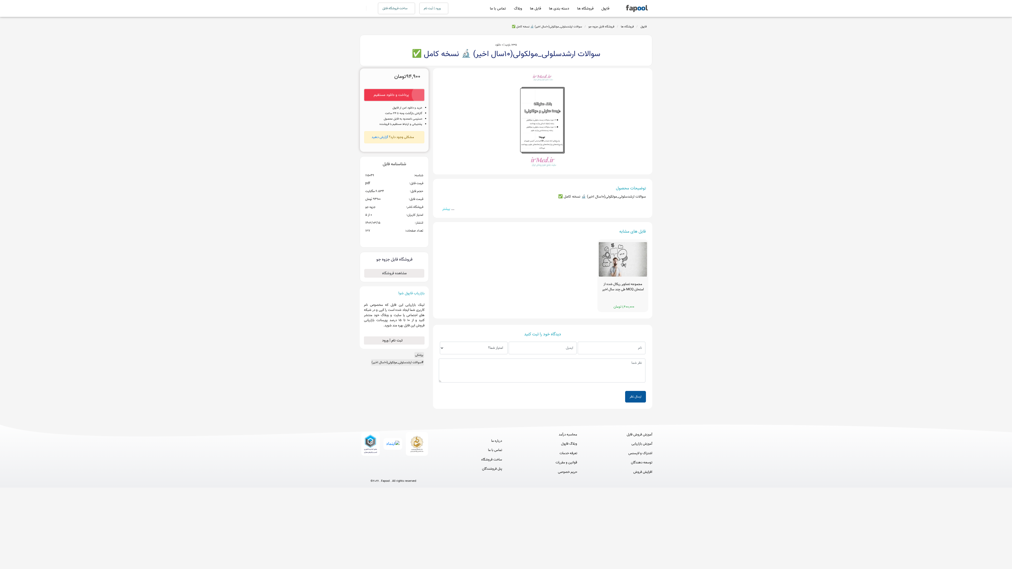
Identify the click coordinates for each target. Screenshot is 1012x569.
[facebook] (374, 472)
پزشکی (419, 354)
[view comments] (400, 239)
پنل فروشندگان (492, 469)
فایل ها (535, 8)
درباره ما (496, 441)
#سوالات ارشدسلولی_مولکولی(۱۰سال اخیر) (397, 362)
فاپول (605, 8)
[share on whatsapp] (394, 239)
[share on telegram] (387, 239)
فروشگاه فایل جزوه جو (601, 26)
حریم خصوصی (567, 472)
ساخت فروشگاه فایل (395, 8)
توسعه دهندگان (641, 462)
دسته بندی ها (559, 8)
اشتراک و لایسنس (640, 453)
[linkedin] (413, 472)
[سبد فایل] (362, 8)
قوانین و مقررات (566, 462)
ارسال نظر (635, 396)
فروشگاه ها (585, 8)
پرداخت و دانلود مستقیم (391, 95)
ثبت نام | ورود (393, 340)
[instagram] (393, 472)
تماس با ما (498, 8)
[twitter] (403, 472)
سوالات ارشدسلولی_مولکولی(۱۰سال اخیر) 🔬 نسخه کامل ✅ (547, 26)
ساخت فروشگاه (491, 459)
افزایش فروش (642, 472)
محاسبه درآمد (568, 434)
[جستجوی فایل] (369, 8)
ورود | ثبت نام (432, 8)
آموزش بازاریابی (641, 444)
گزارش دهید (380, 137)
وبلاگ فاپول (569, 444)
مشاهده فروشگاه (394, 273)
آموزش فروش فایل (639, 434)
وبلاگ (518, 8)
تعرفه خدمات (568, 453)
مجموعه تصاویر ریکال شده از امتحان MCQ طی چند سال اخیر (623, 287)
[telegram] (383, 472)
